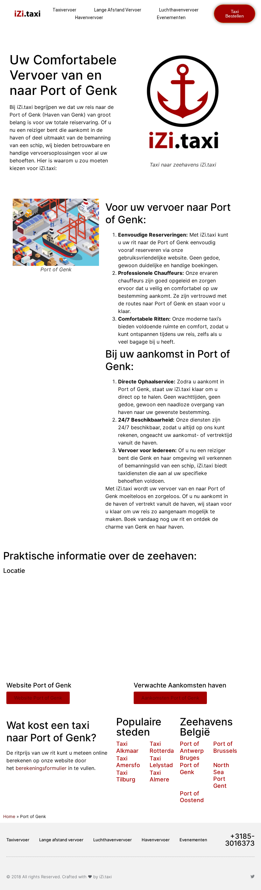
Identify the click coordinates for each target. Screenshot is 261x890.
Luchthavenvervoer (179, 9)
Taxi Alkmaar (127, 747)
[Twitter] (252, 876)
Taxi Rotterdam (164, 747)
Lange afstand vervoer (117, 9)
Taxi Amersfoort (132, 762)
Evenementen (171, 17)
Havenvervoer (89, 17)
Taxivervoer (64, 9)
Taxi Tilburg (125, 776)
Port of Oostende (193, 797)
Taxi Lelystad (161, 762)
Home (9, 816)
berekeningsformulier (41, 768)
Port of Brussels (225, 747)
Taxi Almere (159, 776)
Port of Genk (189, 768)
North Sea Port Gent (221, 775)
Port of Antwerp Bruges (192, 750)
